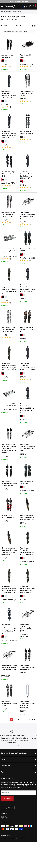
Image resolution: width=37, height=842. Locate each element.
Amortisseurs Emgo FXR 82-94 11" (26, 482)
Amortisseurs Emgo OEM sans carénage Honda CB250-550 (8, 329)
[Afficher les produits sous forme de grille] (32, 25)
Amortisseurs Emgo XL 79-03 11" (27, 250)
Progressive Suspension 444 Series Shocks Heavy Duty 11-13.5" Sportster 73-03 (8, 589)
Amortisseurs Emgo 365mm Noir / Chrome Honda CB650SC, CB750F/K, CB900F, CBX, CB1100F (9, 449)
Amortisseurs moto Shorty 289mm (7, 56)
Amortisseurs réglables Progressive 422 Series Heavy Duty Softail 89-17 (27, 447)
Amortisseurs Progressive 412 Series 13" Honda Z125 (9, 703)
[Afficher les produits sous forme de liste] (35, 25)
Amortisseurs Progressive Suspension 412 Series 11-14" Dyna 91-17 (8, 94)
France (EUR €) (6, 808)
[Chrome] (6, 61)
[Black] (3, 61)
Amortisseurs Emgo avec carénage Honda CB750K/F (27, 93)
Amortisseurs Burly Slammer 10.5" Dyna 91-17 (28, 329)
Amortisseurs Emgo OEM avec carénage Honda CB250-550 (8, 214)
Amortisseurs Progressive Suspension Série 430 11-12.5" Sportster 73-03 (8, 629)
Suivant (30, 720)
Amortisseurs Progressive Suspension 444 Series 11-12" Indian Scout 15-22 (9, 289)
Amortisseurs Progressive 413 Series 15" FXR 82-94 (27, 667)
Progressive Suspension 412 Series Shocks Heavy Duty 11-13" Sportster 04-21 (8, 135)
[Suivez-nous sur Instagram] (6, 817)
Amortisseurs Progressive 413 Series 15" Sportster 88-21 (9, 483)
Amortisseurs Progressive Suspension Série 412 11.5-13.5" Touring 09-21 (27, 408)
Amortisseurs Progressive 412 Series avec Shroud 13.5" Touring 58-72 (27, 704)
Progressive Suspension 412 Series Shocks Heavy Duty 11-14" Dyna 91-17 (27, 175)
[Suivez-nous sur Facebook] (2, 817)
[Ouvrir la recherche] (30, 6)
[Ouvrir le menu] (2, 6)
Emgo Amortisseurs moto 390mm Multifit (27, 132)
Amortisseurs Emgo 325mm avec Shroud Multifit (8, 174)
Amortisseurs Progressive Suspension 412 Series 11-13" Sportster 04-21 (27, 367)
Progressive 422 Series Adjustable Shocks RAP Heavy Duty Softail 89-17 (9, 668)
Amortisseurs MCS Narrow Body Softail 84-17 (8, 251)
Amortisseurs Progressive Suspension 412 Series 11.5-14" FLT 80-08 (27, 288)
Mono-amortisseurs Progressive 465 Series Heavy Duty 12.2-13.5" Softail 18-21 (9, 551)
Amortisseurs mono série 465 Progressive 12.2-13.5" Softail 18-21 (27, 517)
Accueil (3, 11)
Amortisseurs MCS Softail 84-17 (26, 56)
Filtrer (6, 25)
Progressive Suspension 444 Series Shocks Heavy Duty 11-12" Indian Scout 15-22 (8, 367)
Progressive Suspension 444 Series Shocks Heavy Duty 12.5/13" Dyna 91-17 (27, 589)
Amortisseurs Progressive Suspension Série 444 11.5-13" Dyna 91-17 (27, 551)
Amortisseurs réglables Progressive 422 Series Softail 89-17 (27, 215)
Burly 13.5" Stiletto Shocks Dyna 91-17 (7, 516)
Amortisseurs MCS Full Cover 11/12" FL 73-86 (8, 405)
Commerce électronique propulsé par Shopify (13, 838)
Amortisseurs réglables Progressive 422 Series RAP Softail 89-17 (27, 628)
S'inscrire (7, 798)
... (21, 720)
